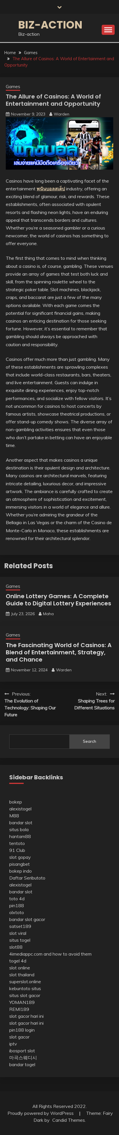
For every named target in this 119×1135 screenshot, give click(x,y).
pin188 (16, 905)
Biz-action (50, 24)
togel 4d (17, 961)
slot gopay (20, 857)
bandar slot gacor (27, 919)
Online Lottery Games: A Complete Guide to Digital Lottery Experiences (58, 599)
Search (89, 741)
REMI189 (19, 1009)
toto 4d (17, 898)
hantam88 (20, 836)
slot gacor (19, 1037)
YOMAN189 (22, 1002)
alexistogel (20, 809)
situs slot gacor (24, 995)
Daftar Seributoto (27, 878)
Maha (48, 613)
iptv (13, 1044)
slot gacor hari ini (26, 1016)
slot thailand (21, 974)
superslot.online (25, 981)
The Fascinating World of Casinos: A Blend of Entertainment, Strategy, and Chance (58, 652)
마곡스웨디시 (23, 1057)
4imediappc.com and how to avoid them (50, 954)
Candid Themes (68, 1120)
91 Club (17, 850)
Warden (61, 114)
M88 (14, 815)
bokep (15, 802)
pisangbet (19, 864)
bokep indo (20, 871)
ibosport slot (22, 1050)
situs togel (19, 940)
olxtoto (16, 912)
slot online (19, 968)
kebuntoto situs (25, 988)
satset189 (20, 926)
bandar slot (20, 822)
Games (13, 86)
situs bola (19, 829)
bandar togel (22, 1064)
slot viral (17, 933)
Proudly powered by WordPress (41, 1113)
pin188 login (22, 1030)
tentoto (17, 843)
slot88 (16, 947)
